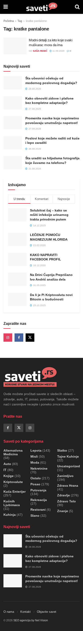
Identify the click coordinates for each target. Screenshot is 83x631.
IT (4, 470)
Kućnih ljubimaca (11, 503)
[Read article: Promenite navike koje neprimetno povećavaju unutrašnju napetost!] (12, 122)
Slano (34, 515)
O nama (8, 611)
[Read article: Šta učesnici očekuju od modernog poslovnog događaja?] (12, 82)
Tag (20, 21)
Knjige (8, 476)
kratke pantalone (36, 21)
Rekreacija (38, 500)
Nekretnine (38, 468)
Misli (34, 456)
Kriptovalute (13, 482)
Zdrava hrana (67, 485)
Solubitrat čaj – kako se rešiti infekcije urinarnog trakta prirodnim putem (49, 214)
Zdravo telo (66, 501)
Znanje (62, 511)
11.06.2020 (58, 51)
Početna (8, 21)
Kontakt (25, 611)
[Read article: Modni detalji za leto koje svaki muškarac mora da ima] (15, 46)
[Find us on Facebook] (19, 337)
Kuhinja (9, 514)
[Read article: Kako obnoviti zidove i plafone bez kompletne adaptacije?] (12, 102)
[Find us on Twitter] (30, 337)
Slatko (62, 450)
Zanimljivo (65, 476)
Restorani (38, 509)
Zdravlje (63, 495)
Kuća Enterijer (14, 491)
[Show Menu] (5, 7)
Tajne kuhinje (68, 456)
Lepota (36, 450)
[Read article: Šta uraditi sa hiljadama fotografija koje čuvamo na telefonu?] (12, 162)
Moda (34, 462)
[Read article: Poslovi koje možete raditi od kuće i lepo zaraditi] (12, 142)
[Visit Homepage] (41, 7)
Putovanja (38, 490)
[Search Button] (77, 7)
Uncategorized (68, 466)
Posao (35, 484)
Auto (7, 464)
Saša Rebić (40, 51)
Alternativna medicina (13, 452)
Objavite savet (46, 611)
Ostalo (35, 478)
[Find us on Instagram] (7, 337)
